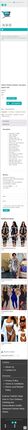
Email (4, 201)
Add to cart (11, 98)
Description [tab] (6, 121)
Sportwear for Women (20, 111)
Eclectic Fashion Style (12, 396)
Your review (6, 187)
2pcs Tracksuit (8, 114)
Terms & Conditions (14, 384)
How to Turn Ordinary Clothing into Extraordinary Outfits (12, 402)
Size (2, 94)
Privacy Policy (11, 380)
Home (3, 36)
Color (2, 92)
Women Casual (5, 116)
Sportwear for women (19, 114)
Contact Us (10, 370)
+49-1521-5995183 (7, 2)
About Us (9, 367)
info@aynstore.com (19, 2)
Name (4, 196)
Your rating (6, 186)
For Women (8, 36)
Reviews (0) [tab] (6, 124)
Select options (26, 248)
